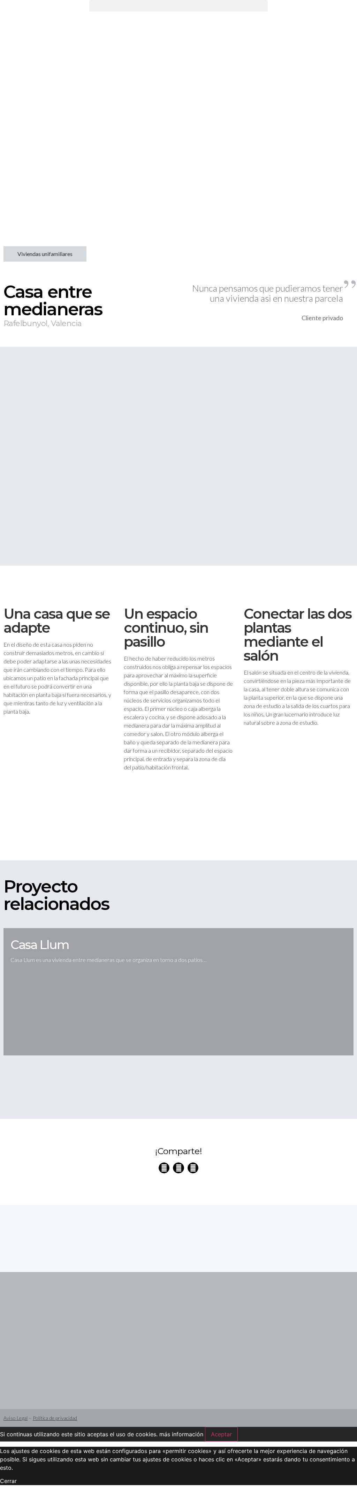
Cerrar (8, 1480)
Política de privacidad (55, 1418)
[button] (178, 6)
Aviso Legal (15, 1418)
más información (181, 1434)
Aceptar (221, 1434)
